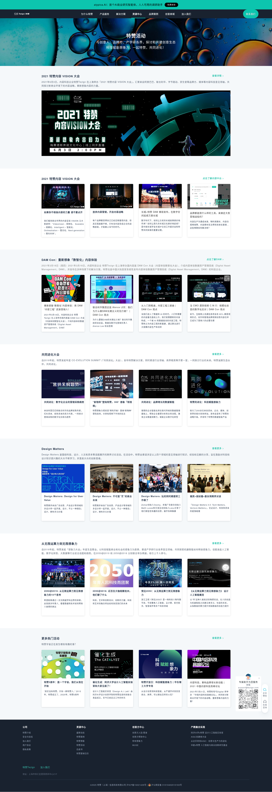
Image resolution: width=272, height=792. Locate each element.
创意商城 (170, 13)
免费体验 (171, 4)
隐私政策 (27, 749)
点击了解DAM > (215, 259)
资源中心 (137, 13)
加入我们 (186, 13)
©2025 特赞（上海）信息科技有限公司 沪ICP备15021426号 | (119, 785)
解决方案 (121, 13)
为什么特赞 (87, 13)
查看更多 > (218, 353)
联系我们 (250, 13)
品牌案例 (153, 13)
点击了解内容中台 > (213, 178)
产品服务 (104, 13)
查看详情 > (218, 75)
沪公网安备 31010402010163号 (166, 785)
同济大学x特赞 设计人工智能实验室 (207, 732)
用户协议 (27, 745)
